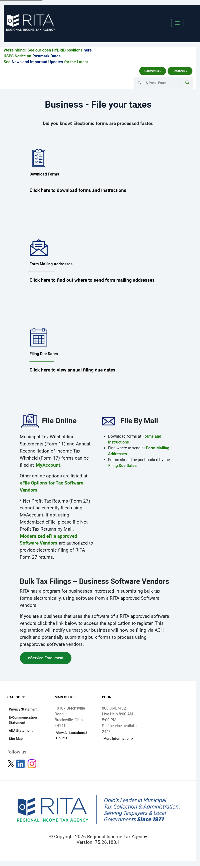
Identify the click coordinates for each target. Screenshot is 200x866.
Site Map (16, 739)
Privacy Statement (23, 709)
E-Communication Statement (23, 719)
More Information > (118, 739)
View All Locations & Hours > (72, 735)
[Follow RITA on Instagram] (32, 763)
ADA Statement (21, 730)
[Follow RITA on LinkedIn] (21, 763)
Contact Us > (152, 71)
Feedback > (180, 71)
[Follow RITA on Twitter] (11, 763)
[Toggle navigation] (177, 23)
